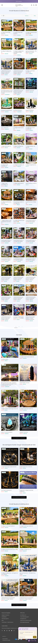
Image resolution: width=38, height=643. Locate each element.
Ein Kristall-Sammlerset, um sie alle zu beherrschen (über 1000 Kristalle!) (6, 92)
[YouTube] (11, 630)
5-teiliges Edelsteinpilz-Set (6, 146)
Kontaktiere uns (23, 615)
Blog (2, 620)
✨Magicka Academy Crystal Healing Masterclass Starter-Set (6, 222)
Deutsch (4, 636)
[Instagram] (6, 630)
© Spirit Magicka (5, 638)
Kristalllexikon (4, 616)
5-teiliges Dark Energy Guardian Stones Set (8, 466)
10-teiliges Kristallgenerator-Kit (25, 549)
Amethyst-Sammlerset (17, 110)
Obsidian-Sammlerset (29, 110)
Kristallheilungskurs (4, 359)
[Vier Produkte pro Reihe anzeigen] (3, 15)
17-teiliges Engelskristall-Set (18, 183)
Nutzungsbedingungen (24, 622)
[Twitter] (4, 630)
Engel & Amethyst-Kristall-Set (31, 183)
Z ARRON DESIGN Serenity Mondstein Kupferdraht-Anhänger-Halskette (6, 72)
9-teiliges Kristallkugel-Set (18, 146)
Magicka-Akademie (5, 615)
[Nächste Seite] (22, 327)
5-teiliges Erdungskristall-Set (31, 164)
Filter (35, 15)
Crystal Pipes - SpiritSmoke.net (7, 622)
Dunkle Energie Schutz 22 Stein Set (26, 466)
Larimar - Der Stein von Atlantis (6, 432)
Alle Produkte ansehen (19, 438)
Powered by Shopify (6, 640)
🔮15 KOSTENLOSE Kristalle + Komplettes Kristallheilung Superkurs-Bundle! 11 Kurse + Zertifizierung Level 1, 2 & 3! (9, 384)
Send (35, 637)
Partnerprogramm (5, 618)
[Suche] (33, 5)
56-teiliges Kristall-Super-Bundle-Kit (26, 408)
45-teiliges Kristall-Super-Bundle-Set (8, 526)
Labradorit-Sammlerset (30, 90)
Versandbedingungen (24, 616)
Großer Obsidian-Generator (24, 382)
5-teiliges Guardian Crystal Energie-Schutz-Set (9, 408)
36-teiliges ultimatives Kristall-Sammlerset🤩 (9, 549)
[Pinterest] (9, 630)
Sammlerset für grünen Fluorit (6, 110)
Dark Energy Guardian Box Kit (6, 490)
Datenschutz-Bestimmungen (25, 620)
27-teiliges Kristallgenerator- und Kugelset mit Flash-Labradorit (18, 52)
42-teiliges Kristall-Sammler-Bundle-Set (27, 356)
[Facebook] (2, 630)
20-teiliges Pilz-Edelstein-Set (18, 164)
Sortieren (26, 15)
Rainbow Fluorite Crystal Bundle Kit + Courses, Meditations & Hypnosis (30, 318)
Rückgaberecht (23, 618)
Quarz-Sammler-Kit (4, 127)
